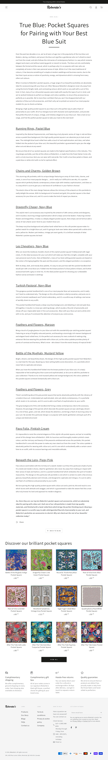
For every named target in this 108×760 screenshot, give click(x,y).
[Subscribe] (101, 712)
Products (24, 712)
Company (40, 725)
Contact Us (86, 721)
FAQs (23, 722)
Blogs (23, 719)
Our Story (24, 715)
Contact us (25, 725)
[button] (90, 7)
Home (51, 17)
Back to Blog (55, 530)
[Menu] (6, 7)
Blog (55, 17)
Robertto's (13, 752)
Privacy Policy (77, 721)
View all (54, 659)
